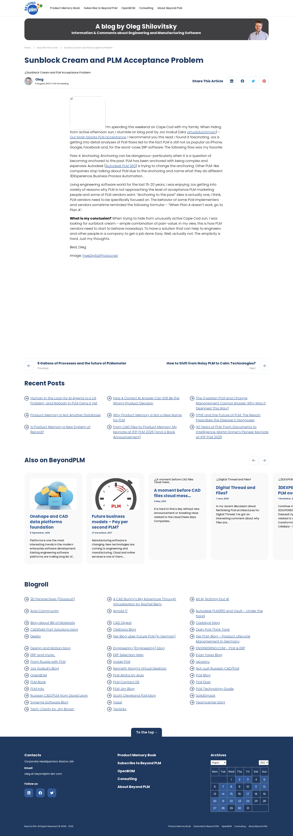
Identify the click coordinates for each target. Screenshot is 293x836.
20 (214, 801)
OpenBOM (128, 8)
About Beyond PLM (169, 8)
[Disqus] (146, 306)
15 (231, 794)
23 (239, 801)
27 (214, 808)
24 (248, 801)
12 (264, 787)
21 (223, 801)
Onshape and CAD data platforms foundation (49, 522)
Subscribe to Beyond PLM (100, 8)
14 (223, 794)
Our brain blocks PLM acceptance (98, 137)
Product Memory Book (65, 8)
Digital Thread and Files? (235, 490)
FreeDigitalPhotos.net (100, 255)
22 (231, 801)
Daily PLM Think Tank (47, 47)
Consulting (146, 8)
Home (27, 47)
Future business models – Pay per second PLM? (110, 522)
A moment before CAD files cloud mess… (177, 492)
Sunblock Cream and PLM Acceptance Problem (88, 47)
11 (256, 787)
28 (223, 808)
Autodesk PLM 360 (121, 166)
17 (248, 794)
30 (239, 808)
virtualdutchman (201, 132)
